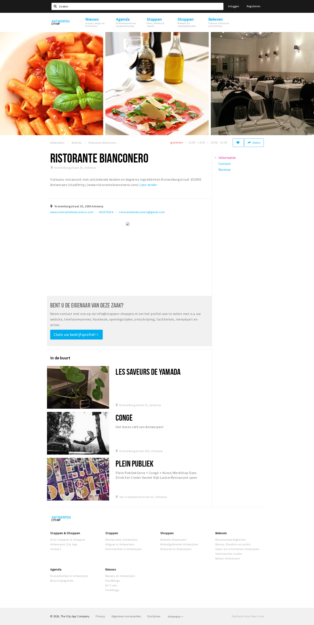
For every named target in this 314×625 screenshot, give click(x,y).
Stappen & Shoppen (65, 533)
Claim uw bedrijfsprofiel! (75, 334)
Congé (124, 417)
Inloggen (233, 6)
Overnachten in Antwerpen (123, 549)
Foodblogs (112, 581)
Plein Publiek (135, 463)
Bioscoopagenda (61, 581)
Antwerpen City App (64, 544)
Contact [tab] (225, 163)
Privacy (100, 616)
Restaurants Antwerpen (121, 540)
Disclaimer (153, 616)
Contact (55, 549)
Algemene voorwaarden (126, 616)
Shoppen (167, 533)
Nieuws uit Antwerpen (120, 576)
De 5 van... (112, 585)
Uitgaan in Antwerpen (120, 544)
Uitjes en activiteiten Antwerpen (237, 549)
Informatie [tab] (227, 157)
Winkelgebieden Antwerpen (179, 544)
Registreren (253, 6)
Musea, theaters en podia (233, 544)
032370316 (106, 212)
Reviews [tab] (225, 169)
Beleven (221, 533)
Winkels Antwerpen (173, 540)
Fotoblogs (112, 590)
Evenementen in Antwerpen (69, 576)
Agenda (56, 569)
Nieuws (110, 569)
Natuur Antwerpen (227, 558)
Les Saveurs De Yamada (148, 371)
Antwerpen (175, 616)
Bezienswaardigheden (230, 540)
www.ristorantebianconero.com (71, 212)
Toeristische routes (228, 554)
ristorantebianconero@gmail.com (142, 212)
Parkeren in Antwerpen (175, 549)
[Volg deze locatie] (238, 142)
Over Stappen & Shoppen (67, 540)
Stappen (111, 533)
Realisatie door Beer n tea (248, 616)
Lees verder (148, 185)
